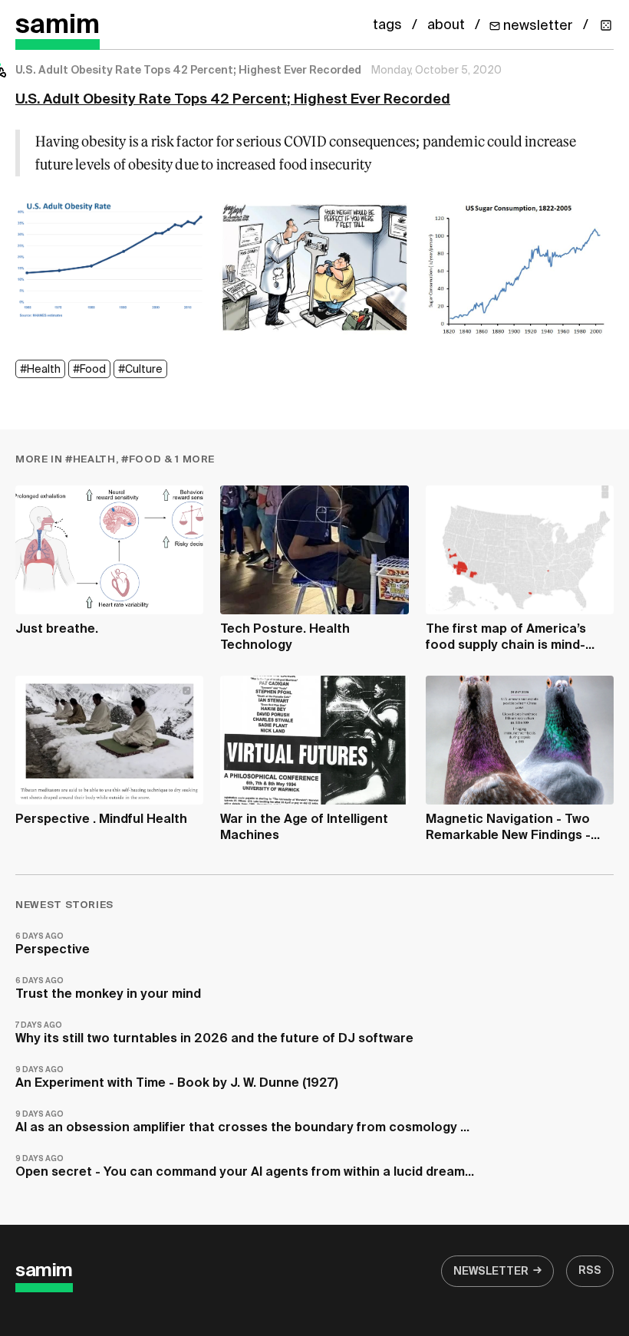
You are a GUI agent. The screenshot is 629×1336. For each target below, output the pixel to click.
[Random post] (606, 25)
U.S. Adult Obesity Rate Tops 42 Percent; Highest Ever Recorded (232, 100)
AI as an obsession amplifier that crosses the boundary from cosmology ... (242, 1122)
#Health (40, 369)
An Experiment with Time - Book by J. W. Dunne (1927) (176, 1078)
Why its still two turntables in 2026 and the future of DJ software (214, 1033)
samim (57, 25)
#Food (89, 369)
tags (387, 25)
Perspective (52, 944)
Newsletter (491, 1271)
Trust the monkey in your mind (108, 989)
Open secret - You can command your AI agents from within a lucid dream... (244, 1167)
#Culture (140, 369)
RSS (589, 1270)
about (446, 25)
